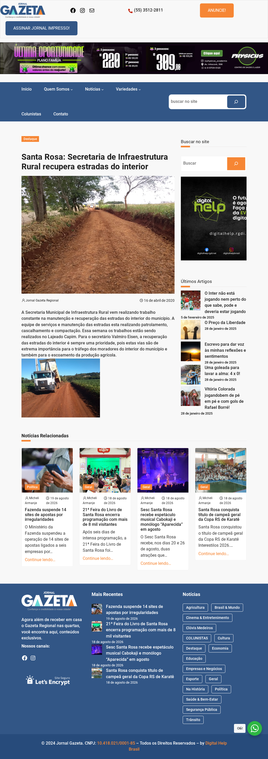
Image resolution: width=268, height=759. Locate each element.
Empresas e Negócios (204, 669)
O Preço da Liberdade (225, 322)
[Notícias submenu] (102, 89)
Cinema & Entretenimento (207, 618)
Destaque (30, 139)
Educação (194, 658)
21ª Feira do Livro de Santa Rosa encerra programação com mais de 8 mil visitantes (105, 517)
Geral (88, 487)
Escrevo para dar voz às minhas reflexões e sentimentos (225, 350)
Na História (195, 689)
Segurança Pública (201, 709)
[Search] (236, 102)
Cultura (224, 638)
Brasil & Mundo (227, 607)
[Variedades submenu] (139, 89)
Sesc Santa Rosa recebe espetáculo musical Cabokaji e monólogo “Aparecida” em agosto (162, 519)
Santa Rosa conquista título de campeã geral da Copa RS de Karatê (219, 514)
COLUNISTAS (197, 638)
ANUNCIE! (217, 10)
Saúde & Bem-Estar (202, 699)
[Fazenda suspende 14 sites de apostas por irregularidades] (97, 610)
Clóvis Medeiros (199, 628)
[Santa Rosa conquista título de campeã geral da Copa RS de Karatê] (97, 674)
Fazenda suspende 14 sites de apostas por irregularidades (45, 514)
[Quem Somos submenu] (71, 89)
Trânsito (193, 720)
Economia (220, 648)
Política (32, 487)
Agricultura (195, 607)
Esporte (192, 679)
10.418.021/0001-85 (116, 743)
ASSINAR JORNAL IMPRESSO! (41, 28)
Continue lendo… (40, 559)
